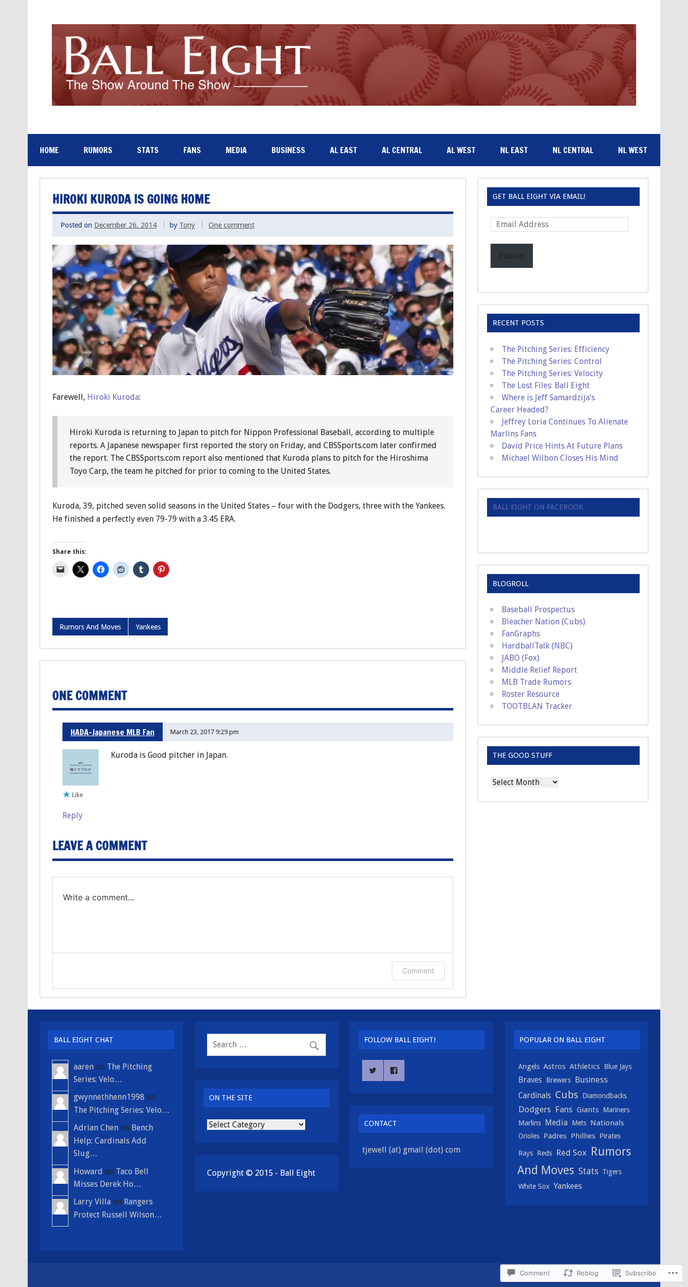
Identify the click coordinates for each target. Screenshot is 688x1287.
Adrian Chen (96, 1127)
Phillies (583, 1135)
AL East (343, 150)
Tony (187, 225)
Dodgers (534, 1109)
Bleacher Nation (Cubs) (543, 621)
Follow (511, 256)
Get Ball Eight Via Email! (539, 196)
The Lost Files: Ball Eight (546, 385)
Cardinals (534, 1095)
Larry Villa (92, 1201)
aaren (84, 1066)
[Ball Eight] (344, 103)
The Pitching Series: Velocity (552, 373)
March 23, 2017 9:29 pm (204, 732)
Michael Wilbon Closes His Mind (560, 458)
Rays (525, 1153)
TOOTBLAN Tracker (537, 706)
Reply (72, 815)
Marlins (529, 1123)
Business (288, 150)
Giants (588, 1109)
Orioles (528, 1136)
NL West (632, 150)
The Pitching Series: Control (552, 361)
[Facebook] (394, 1070)
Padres (555, 1135)
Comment (418, 970)
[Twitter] (372, 1070)
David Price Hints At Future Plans (562, 446)
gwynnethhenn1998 (109, 1097)
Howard (88, 1171)
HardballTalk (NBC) (537, 646)
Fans (192, 150)
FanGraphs (521, 633)
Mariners (616, 1110)
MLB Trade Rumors (536, 682)
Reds (544, 1153)
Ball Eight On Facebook (538, 507)
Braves (530, 1080)
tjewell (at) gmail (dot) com (411, 1150)
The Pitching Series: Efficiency (555, 349)
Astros (554, 1066)
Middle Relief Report (539, 670)
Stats (148, 150)
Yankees (148, 627)
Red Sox (571, 1153)
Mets (579, 1123)
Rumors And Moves (90, 627)
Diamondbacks (604, 1096)
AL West (461, 150)
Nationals (607, 1122)
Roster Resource (531, 694)
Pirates (610, 1136)
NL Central (573, 150)
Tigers (612, 1172)
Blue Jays (618, 1066)
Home (49, 150)
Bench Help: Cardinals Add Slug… (113, 1140)
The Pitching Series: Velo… (122, 1110)
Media (236, 150)
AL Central (402, 150)
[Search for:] (266, 1044)
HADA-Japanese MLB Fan (113, 732)
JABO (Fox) (520, 658)
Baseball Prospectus (538, 609)
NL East (514, 150)
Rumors (98, 150)
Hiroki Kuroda (113, 397)
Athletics (585, 1066)
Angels (528, 1066)
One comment (231, 225)
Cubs (566, 1095)
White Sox (533, 1186)
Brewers (558, 1080)
